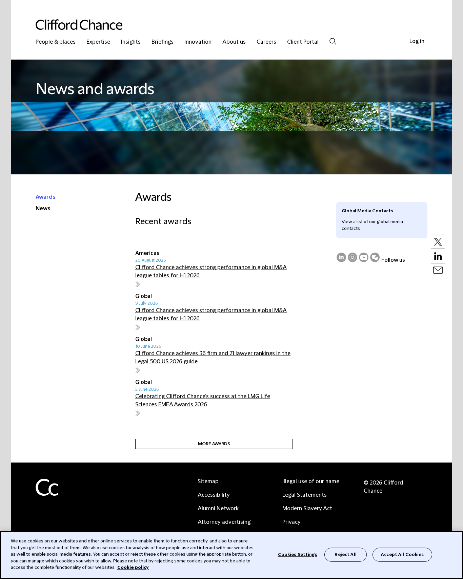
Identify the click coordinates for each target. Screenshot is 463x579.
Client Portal (303, 42)
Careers (266, 42)
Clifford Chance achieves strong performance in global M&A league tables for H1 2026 (211, 271)
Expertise (98, 42)
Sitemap (208, 481)
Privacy (291, 522)
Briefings (163, 42)
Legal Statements (304, 495)
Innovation (198, 42)
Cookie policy (133, 567)
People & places (56, 42)
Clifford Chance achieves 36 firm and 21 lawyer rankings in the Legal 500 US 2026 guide (212, 357)
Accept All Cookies (402, 554)
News (43, 209)
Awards (46, 197)
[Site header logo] (218, 24)
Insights (131, 42)
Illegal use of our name (310, 481)
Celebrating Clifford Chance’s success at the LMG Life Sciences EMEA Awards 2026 (202, 400)
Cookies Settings (297, 554)
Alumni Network (218, 509)
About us (234, 42)
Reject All (345, 554)
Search (332, 41)
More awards (214, 444)
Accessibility (214, 495)
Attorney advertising (224, 522)
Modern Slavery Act (307, 509)
